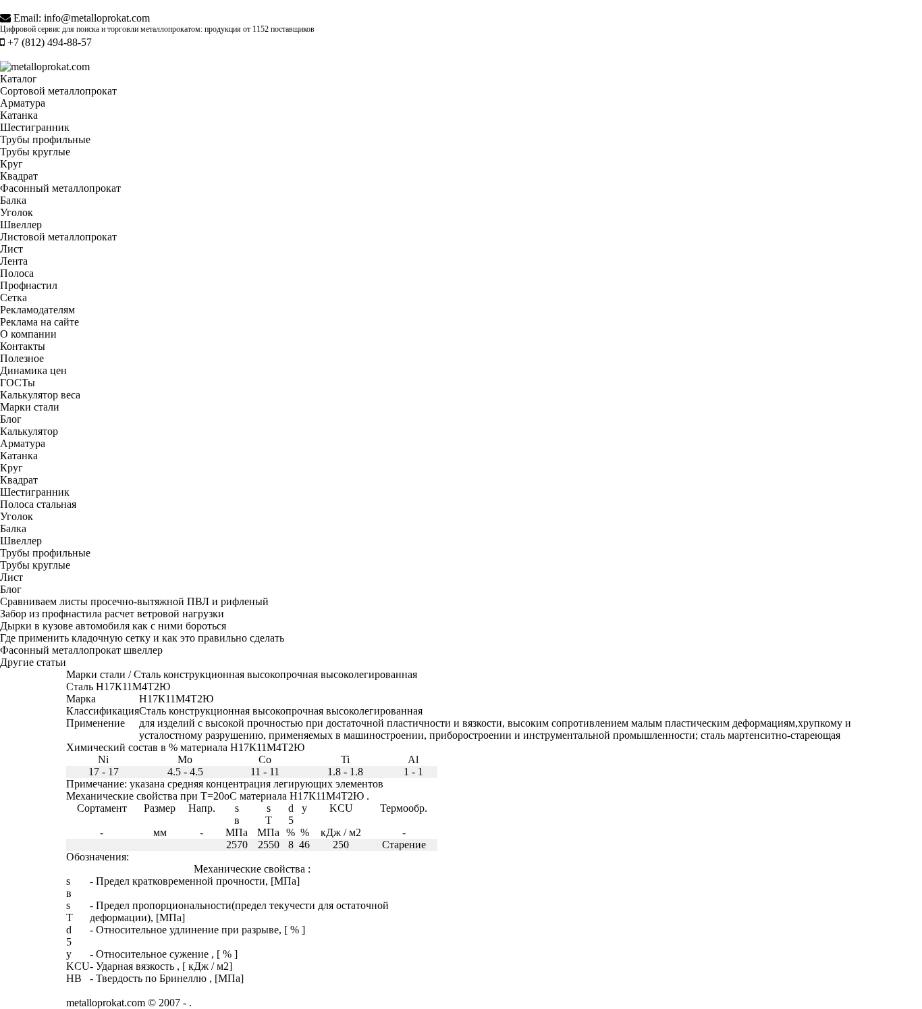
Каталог (18, 78)
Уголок (16, 212)
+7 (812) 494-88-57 (49, 42)
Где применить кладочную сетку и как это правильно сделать (142, 638)
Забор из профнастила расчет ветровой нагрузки (112, 613)
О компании (28, 334)
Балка (13, 200)
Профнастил (28, 285)
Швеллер (21, 224)
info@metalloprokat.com (97, 18)
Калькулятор (29, 431)
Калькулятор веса (40, 394)
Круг (11, 164)
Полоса (17, 273)
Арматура (22, 103)
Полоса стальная (38, 504)
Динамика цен (33, 370)
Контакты (22, 346)
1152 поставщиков (283, 29)
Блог (11, 419)
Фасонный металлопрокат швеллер (81, 650)
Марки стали (29, 407)
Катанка (19, 115)
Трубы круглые (35, 151)
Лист (11, 249)
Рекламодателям (37, 309)
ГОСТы (17, 382)
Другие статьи (33, 662)
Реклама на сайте (39, 322)
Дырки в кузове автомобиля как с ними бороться (113, 625)
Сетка (13, 297)
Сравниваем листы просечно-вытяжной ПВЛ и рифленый (134, 601)
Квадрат (19, 176)
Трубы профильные (45, 139)
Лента (14, 261)
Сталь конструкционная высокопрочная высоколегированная (275, 674)
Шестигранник (35, 127)
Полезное (22, 358)
